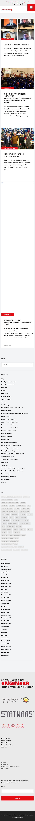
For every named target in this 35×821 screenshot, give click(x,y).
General (3, 402)
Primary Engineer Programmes (10, 451)
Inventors (4, 517)
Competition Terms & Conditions (10, 766)
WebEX (3, 482)
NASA (3, 526)
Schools (16, 529)
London (4, 523)
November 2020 (6, 586)
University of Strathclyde (9, 476)
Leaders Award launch (8, 419)
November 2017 (6, 649)
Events (3, 390)
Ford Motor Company (7, 508)
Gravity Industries (24, 511)
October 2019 (5, 598)
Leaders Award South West (9, 428)
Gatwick (17, 508)
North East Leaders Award (9, 442)
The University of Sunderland (9, 544)
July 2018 (4, 629)
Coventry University (7, 500)
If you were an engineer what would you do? (15, 413)
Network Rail (5, 439)
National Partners (6, 436)
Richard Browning (6, 529)
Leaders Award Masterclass (9, 422)
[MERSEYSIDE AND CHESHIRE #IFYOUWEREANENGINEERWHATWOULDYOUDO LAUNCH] (17, 265)
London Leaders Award (8, 430)
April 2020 (4, 589)
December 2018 (6, 615)
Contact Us (4, 764)
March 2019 (4, 606)
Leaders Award (5, 416)
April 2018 (4, 635)
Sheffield (29, 529)
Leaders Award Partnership (9, 425)
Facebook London (21, 505)
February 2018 (5, 641)
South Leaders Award (7, 456)
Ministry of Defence (25, 523)
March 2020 (4, 592)
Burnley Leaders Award (8, 382)
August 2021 (5, 572)
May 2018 (4, 632)
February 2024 (5, 563)
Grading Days (5, 405)
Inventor (30, 514)
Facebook (12, 505)
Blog (2, 379)
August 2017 (5, 655)
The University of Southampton (10, 541)
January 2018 (5, 644)
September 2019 (6, 600)
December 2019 (6, 595)
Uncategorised (5, 474)
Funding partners (6, 396)
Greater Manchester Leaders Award (12, 407)
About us (3, 762)
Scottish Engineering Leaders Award (12, 453)
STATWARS (4, 462)
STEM (10, 532)
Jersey (11, 517)
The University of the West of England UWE (13, 547)
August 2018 (5, 626)
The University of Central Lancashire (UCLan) (13, 535)
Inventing (14, 514)
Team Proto (4, 465)
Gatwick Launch (6, 399)
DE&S (16, 500)
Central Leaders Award (8, 384)
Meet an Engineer (6, 433)
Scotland (22, 529)
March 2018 (4, 638)
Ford (29, 505)
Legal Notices (5, 768)
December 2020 (6, 583)
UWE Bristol (24, 550)
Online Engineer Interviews (9, 448)
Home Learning (6, 410)
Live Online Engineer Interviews (20, 520)
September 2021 (6, 569)
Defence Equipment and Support (10, 503)
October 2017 (5, 652)
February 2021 (5, 580)
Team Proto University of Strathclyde (12, 471)
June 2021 (4, 575)
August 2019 (5, 603)
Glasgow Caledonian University (10, 511)
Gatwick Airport (25, 508)
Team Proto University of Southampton (13, 468)
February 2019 (5, 609)
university (16, 550)
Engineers (4, 505)
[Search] (31, 364)
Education (23, 503)
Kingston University (21, 517)
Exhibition (4, 393)
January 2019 (5, 612)
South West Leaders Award (9, 459)
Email (3, 786)
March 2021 (4, 577)
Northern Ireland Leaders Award (11, 445)
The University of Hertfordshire (10, 538)
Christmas (4, 387)
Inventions (22, 514)
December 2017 (6, 646)
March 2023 (4, 566)
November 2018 (6, 618)
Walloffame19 (5, 479)
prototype (19, 526)
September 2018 (6, 623)
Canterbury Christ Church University (11, 497)
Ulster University (6, 550)
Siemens (4, 532)
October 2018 (5, 620)
